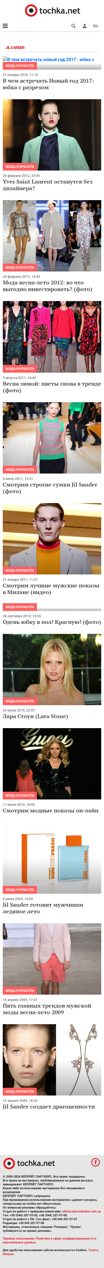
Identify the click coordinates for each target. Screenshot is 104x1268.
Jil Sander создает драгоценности (49, 1106)
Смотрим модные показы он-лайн (50, 810)
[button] (84, 26)
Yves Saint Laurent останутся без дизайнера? (48, 185)
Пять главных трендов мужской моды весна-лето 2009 (47, 1009)
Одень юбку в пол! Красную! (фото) (52, 622)
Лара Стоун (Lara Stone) (35, 716)
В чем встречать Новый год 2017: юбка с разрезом (48, 84)
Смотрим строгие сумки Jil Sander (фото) (50, 488)
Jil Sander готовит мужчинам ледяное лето (43, 908)
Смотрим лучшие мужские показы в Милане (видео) (51, 589)
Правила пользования (18, 1238)
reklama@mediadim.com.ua (81, 1211)
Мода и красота (20, 66)
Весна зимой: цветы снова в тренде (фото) (52, 387)
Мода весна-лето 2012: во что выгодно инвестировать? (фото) (47, 286)
